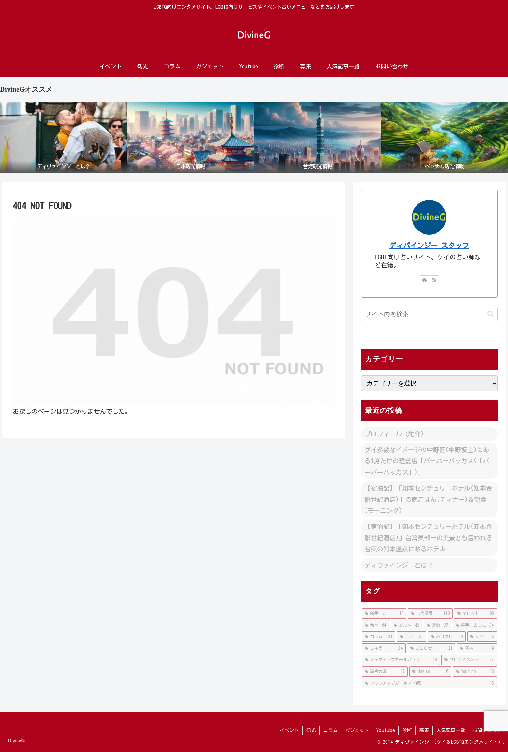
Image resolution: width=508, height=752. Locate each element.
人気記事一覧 (450, 730)
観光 (311, 730)
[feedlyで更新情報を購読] (424, 279)
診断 (407, 730)
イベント (289, 730)
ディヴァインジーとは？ (399, 565)
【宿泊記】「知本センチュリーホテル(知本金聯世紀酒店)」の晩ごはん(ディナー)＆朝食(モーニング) (428, 499)
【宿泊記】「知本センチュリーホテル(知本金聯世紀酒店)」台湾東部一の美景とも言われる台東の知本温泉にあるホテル (428, 537)
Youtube (385, 730)
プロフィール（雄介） (396, 434)
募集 (424, 730)
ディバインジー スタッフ (429, 245)
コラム (330, 730)
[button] (491, 314)
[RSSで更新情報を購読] (434, 279)
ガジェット (357, 730)
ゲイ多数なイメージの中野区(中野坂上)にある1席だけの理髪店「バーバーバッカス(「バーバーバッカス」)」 (427, 461)
